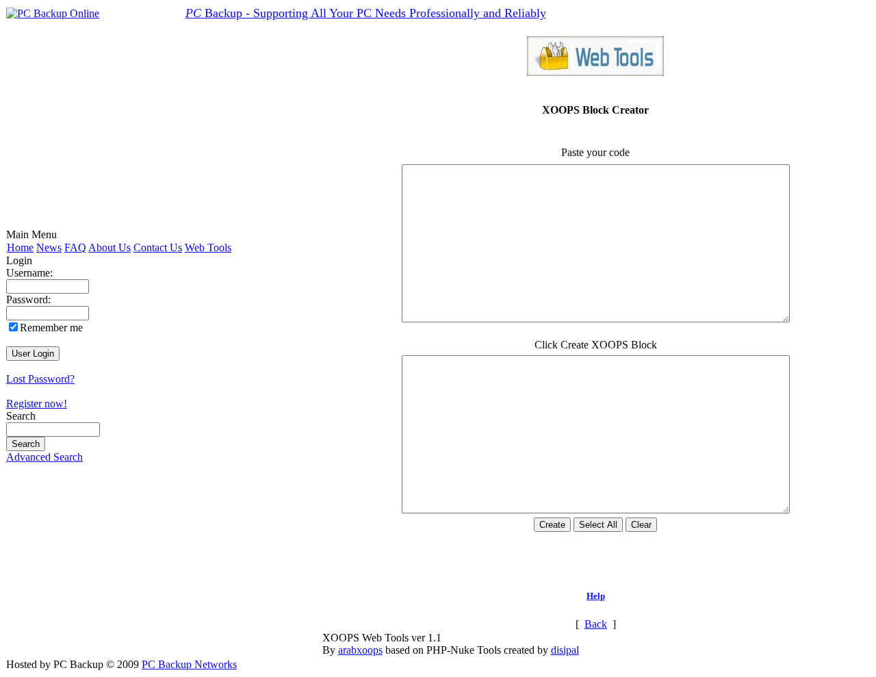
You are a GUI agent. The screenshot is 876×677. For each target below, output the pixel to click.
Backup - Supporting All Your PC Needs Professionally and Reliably (365, 13)
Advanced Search (44, 457)
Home (20, 247)
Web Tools (208, 247)
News (49, 247)
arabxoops (360, 650)
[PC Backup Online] (52, 13)
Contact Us (157, 247)
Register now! (36, 403)
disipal (565, 650)
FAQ (75, 247)
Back (595, 624)
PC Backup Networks (189, 664)
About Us (109, 247)
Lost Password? (40, 379)
